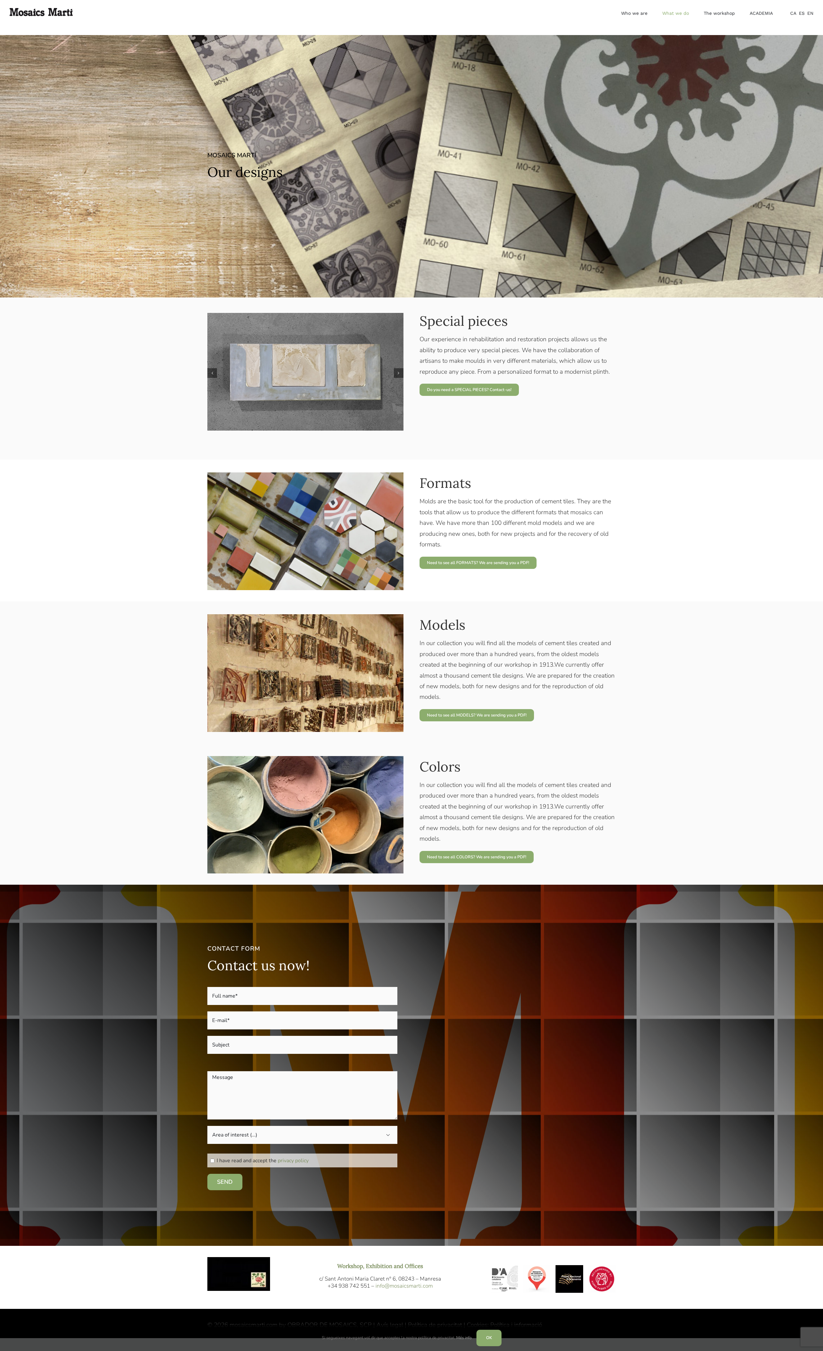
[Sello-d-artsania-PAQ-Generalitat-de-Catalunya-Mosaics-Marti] (504, 1268)
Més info (464, 1338)
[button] (212, 373)
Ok (489, 1338)
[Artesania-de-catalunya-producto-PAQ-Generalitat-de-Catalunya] (537, 1268)
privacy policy (293, 1160)
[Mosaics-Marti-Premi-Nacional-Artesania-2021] (569, 1268)
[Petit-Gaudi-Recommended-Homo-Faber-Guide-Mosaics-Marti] (602, 1268)
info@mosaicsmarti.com (404, 1286)
